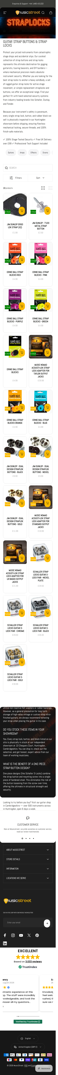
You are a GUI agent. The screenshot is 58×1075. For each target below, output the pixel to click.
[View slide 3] (30, 838)
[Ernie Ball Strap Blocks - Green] (40, 300)
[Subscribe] (47, 923)
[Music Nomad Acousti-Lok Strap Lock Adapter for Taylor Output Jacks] (40, 347)
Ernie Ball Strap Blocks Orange (15, 421)
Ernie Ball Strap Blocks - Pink (40, 274)
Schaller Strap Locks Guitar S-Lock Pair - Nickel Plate (40, 576)
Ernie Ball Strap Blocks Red (15, 274)
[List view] (51, 188)
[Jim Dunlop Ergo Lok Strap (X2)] (15, 205)
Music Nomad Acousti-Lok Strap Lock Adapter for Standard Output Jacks (41, 521)
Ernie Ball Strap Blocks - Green (40, 320)
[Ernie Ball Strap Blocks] (15, 347)
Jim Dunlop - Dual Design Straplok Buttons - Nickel (40, 469)
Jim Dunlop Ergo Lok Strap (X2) (15, 226)
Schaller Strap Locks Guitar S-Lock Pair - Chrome (15, 628)
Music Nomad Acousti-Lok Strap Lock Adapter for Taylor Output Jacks (41, 370)
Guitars (11, 152)
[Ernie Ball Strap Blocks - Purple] (15, 300)
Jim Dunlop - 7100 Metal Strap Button (40, 225)
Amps (22, 152)
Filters (18, 177)
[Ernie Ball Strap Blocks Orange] (15, 401)
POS (26, 1065)
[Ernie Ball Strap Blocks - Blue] (40, 401)
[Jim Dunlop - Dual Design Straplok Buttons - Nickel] (40, 448)
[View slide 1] (22, 838)
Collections (13, 31)
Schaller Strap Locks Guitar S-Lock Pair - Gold (15, 677)
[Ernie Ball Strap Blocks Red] (15, 254)
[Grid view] (43, 188)
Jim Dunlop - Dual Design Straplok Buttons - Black (15, 469)
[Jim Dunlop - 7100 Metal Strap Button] (40, 205)
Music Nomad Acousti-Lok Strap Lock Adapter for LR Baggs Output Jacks (15, 576)
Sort (38, 177)
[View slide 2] (26, 838)
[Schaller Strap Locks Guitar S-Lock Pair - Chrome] (15, 607)
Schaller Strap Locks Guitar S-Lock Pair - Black (40, 628)
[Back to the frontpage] (4, 31)
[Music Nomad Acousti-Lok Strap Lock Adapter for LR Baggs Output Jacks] (15, 552)
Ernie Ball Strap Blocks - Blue (40, 421)
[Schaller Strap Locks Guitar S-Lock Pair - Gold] (15, 656)
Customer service (28, 824)
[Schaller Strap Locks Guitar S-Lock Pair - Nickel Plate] (40, 552)
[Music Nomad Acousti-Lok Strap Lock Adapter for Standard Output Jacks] (40, 497)
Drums (45, 152)
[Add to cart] (22, 211)
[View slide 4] (33, 838)
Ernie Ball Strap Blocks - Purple (15, 320)
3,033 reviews (33, 961)
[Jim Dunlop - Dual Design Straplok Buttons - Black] (15, 448)
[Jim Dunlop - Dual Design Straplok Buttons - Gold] (15, 497)
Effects (34, 152)
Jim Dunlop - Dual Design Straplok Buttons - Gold (15, 521)
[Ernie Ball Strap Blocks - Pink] (40, 254)
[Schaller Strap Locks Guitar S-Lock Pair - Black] (40, 607)
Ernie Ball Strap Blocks (15, 371)
